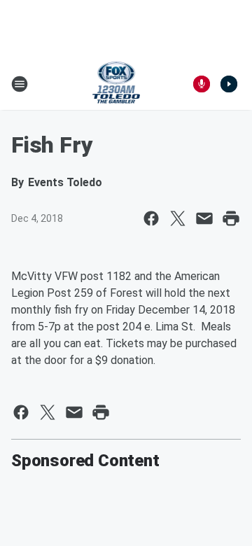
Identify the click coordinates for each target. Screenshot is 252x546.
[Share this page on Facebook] (151, 218)
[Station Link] (116, 84)
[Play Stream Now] (228, 84)
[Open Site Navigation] (19, 84)
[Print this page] (231, 218)
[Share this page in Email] (204, 218)
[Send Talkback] (201, 84)
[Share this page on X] (178, 218)
